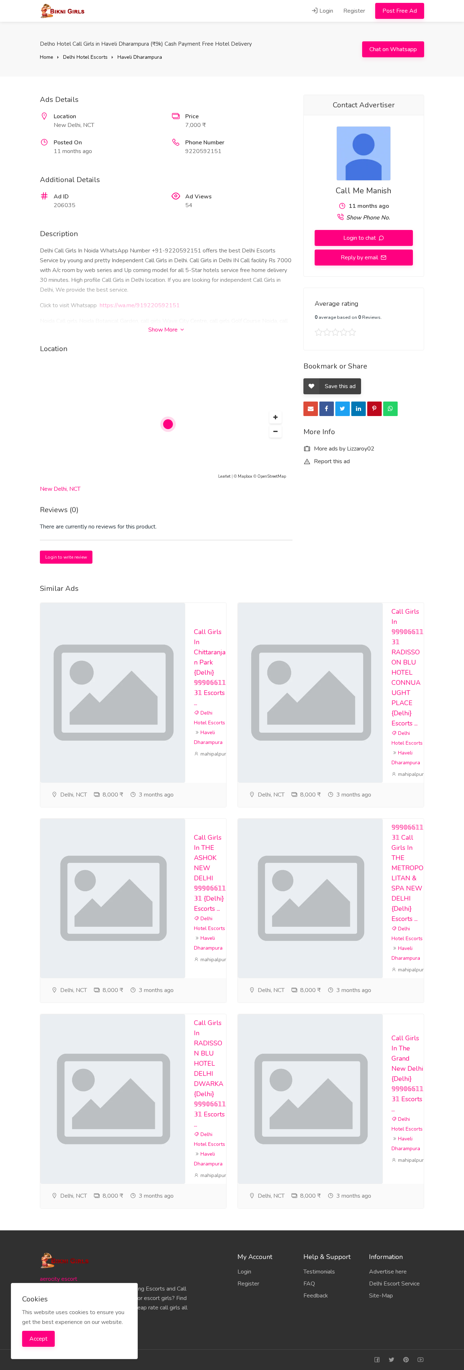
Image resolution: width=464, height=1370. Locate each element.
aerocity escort (58, 1279)
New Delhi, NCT (60, 489)
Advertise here (388, 1272)
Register (354, 11)
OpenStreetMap (271, 476)
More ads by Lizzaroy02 (343, 449)
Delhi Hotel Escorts (85, 57)
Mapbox (245, 476)
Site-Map (381, 1296)
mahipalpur (212, 753)
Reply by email (360, 258)
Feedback (315, 1296)
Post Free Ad (399, 11)
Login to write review (66, 557)
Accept (38, 1339)
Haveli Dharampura (139, 57)
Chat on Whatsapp (393, 49)
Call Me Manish (364, 190)
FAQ (309, 1284)
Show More (163, 330)
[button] (275, 417)
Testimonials (319, 1272)
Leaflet (224, 476)
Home (46, 57)
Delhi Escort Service (394, 1284)
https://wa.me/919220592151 (140, 305)
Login (325, 11)
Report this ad (331, 461)
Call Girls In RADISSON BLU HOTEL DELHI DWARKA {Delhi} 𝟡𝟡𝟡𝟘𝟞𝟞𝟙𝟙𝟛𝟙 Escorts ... (210, 1074)
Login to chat (360, 238)
